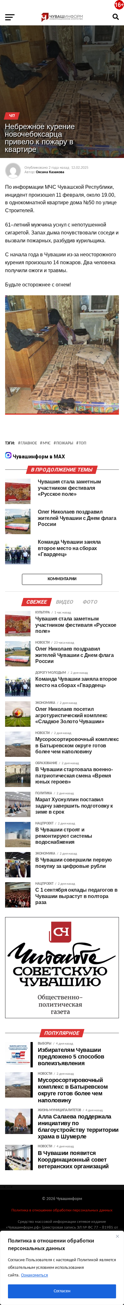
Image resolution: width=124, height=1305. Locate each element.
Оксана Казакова (50, 172)
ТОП (82, 443)
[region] (62, 1268)
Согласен (62, 1291)
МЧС (47, 443)
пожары (64, 443)
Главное (29, 443)
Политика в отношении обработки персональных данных (62, 1210)
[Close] (117, 1236)
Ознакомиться (34, 1275)
